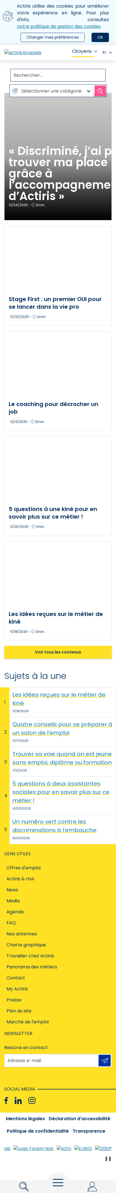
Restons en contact (26, 1047)
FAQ (11, 923)
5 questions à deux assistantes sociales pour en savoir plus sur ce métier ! (61, 792)
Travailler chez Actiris (30, 956)
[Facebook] (6, 1100)
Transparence (89, 1131)
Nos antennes (21, 934)
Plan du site (19, 1011)
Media (13, 901)
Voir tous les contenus (58, 652)
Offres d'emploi (23, 868)
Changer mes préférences (52, 37)
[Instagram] (31, 1100)
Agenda (15, 912)
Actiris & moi (20, 879)
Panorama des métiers (31, 967)
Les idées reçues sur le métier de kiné (59, 699)
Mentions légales (25, 1118)
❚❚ (108, 1158)
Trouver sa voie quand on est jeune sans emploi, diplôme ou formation (62, 758)
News (12, 890)
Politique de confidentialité (38, 1131)
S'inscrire (105, 1060)
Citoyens (82, 51)
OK (100, 37)
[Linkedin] (18, 1100)
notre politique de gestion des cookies (59, 26)
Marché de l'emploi (27, 1022)
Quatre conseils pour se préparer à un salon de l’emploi (62, 728)
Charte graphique (26, 945)
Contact (15, 978)
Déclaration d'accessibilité (79, 1118)
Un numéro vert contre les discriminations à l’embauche (54, 826)
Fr (104, 52)
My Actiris (17, 989)
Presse (13, 1000)
